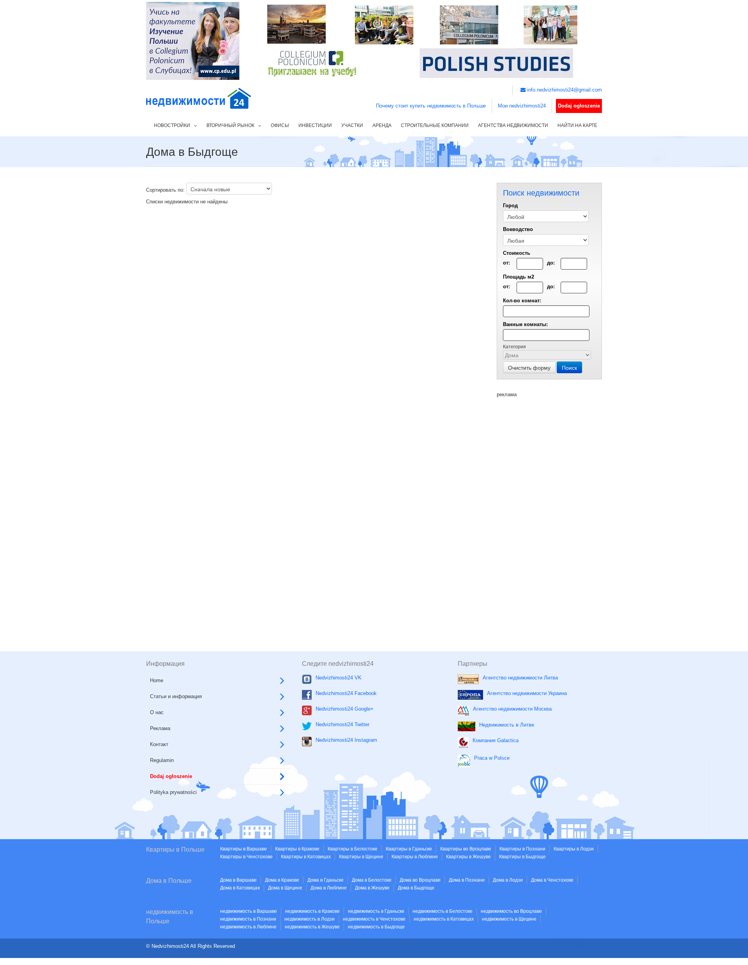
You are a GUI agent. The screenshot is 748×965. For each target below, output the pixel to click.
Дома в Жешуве (372, 888)
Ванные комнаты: (525, 324)
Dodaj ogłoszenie (579, 106)
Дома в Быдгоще (416, 888)
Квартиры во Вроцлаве (465, 849)
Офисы (280, 125)
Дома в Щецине (285, 888)
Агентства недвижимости (513, 125)
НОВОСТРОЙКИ (172, 125)
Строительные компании (435, 125)
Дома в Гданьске (325, 880)
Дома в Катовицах (240, 888)
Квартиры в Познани (522, 849)
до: (551, 263)
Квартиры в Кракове (297, 849)
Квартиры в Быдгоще (522, 856)
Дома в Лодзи (508, 880)
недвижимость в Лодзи (309, 919)
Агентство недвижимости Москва (512, 709)
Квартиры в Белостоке (353, 849)
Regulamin (162, 760)
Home (156, 680)
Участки (352, 125)
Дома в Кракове (282, 880)
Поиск (569, 367)
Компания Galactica (496, 740)
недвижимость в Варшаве (248, 911)
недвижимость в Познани (248, 919)
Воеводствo (518, 229)
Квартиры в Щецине (361, 856)
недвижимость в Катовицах (444, 919)
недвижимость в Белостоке (443, 911)
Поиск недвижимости (577, 944)
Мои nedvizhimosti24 (522, 106)
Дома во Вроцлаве (420, 880)
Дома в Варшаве (238, 880)
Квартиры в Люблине (415, 856)
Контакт (159, 744)
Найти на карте (577, 125)
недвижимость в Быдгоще (376, 927)
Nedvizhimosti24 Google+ (345, 709)
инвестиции (315, 125)
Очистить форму (529, 367)
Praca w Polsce (492, 758)
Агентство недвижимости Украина (527, 693)
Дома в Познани (467, 880)
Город (510, 205)
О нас (157, 712)
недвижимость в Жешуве (312, 927)
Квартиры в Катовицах (306, 856)
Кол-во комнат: (522, 300)
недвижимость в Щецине (509, 919)
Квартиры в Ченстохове (246, 856)
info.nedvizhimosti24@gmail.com (564, 90)
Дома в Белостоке (372, 880)
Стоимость (516, 253)
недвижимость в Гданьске (376, 911)
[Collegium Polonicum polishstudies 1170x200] (374, 40)
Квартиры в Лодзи (574, 849)
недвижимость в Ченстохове (374, 919)
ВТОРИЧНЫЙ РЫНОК (230, 125)
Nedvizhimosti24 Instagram (346, 740)
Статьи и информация (176, 696)
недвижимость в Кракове (312, 911)
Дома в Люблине (328, 888)
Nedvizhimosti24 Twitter (342, 724)
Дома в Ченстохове (552, 880)
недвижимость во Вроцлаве (511, 911)
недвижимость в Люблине (248, 927)
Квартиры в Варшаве (243, 849)
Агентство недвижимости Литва (520, 678)
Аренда (382, 125)
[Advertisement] (549, 515)
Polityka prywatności (173, 792)
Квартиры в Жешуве (468, 856)
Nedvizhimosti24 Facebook (346, 693)
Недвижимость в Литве (506, 725)
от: (506, 263)
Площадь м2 (518, 277)
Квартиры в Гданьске (409, 849)
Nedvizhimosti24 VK (339, 678)
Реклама (160, 728)
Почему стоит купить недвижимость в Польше (431, 106)
